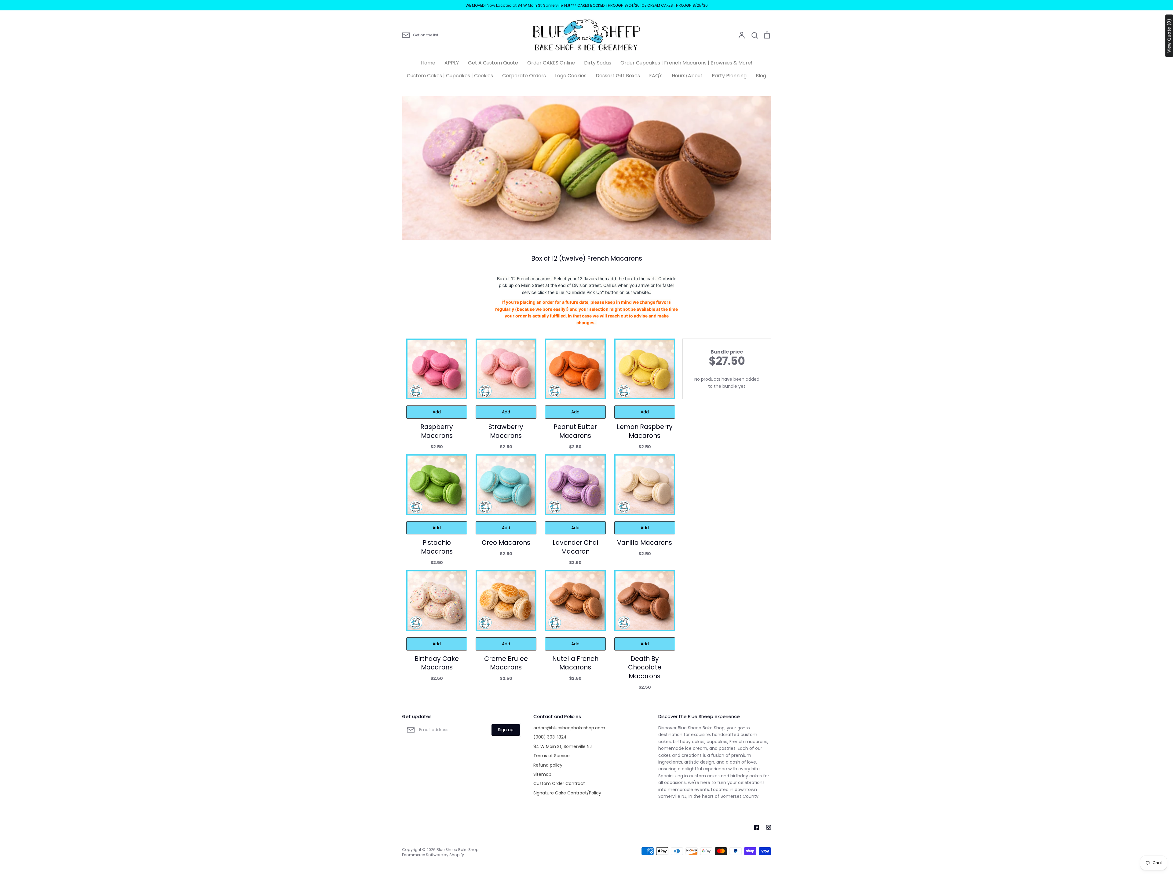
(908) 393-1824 (550, 737)
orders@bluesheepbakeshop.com (569, 728)
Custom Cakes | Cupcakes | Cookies (450, 75)
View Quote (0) (1169, 36)
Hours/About (687, 75)
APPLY (451, 62)
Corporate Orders (524, 75)
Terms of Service (551, 756)
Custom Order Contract (559, 783)
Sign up (505, 730)
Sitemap (542, 774)
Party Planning (729, 75)
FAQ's (656, 75)
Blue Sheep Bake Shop (458, 849)
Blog (761, 75)
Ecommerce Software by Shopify (433, 854)
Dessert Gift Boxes (618, 75)
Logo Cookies (570, 75)
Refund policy (547, 765)
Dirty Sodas (597, 62)
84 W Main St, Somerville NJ (562, 746)
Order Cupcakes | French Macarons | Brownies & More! (686, 62)
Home (428, 62)
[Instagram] (768, 827)
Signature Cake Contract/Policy (567, 793)
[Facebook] (756, 827)
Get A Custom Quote (493, 62)
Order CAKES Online (551, 62)
